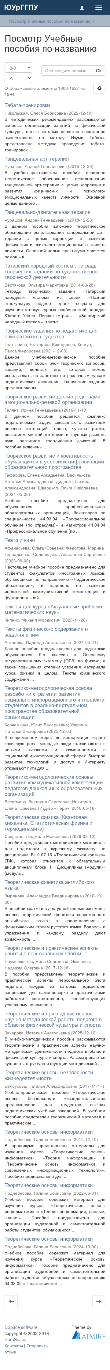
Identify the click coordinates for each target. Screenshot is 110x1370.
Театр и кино (20, 539)
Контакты (14, 1345)
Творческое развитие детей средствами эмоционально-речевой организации (53, 399)
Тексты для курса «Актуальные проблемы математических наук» (55, 609)
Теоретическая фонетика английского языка (49, 884)
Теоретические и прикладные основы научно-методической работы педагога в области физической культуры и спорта (53, 1018)
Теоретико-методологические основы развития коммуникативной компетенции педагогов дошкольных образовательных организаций (54, 785)
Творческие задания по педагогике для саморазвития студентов (51, 333)
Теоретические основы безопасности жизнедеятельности (49, 1075)
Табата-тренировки (27, 104)
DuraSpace (15, 1339)
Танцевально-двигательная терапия (47, 211)
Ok (98, 70)
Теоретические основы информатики (49, 1131)
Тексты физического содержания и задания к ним (46, 631)
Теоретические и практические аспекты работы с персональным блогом (52, 950)
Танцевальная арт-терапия (37, 158)
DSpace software (21, 1327)
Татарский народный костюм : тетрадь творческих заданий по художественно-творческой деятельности (52, 270)
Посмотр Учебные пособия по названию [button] (50, 21)
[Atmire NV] (88, 1334)
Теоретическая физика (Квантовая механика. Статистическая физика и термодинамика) (49, 822)
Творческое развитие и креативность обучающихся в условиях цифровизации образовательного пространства (54, 460)
